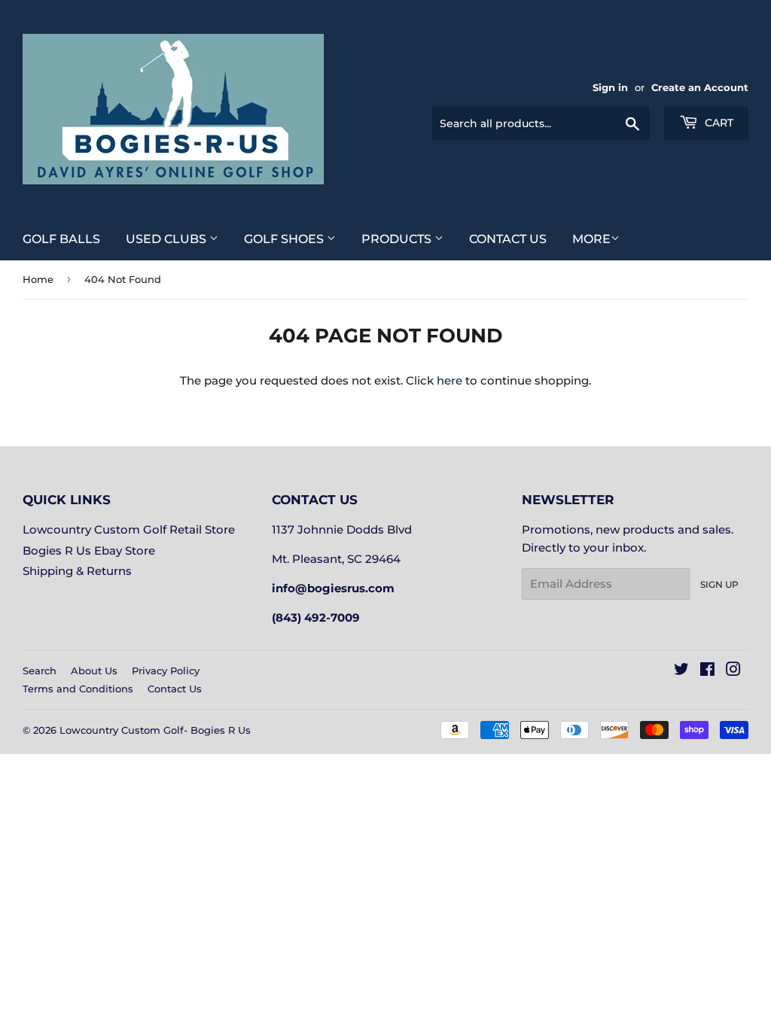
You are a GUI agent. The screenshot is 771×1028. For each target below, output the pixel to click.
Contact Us (508, 239)
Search (39, 671)
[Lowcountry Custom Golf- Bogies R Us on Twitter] (681, 671)
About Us (94, 671)
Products (397, 239)
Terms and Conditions (78, 689)
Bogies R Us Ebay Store (89, 550)
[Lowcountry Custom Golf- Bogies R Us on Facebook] (707, 671)
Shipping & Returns (77, 571)
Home (38, 279)
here (449, 380)
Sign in (610, 87)
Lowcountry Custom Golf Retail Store (129, 529)
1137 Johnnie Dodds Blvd (342, 529)
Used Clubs (167, 239)
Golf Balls (61, 239)
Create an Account (699, 87)
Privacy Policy (166, 671)
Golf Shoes (285, 239)
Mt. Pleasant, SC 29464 (336, 559)
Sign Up (719, 584)
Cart (717, 122)
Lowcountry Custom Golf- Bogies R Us (155, 730)
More (591, 239)
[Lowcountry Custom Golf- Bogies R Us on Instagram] (733, 671)
